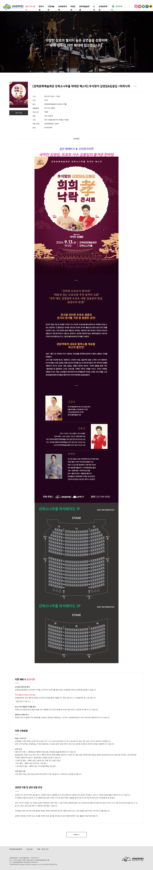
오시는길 (29, 849)
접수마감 (18, 113)
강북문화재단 (103, 6)
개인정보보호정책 (15, 849)
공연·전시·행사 (30, 6)
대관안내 (72, 6)
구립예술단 (51, 6)
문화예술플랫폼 (84, 6)
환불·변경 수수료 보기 (23, 701)
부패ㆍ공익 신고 (42, 849)
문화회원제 (116, 6)
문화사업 (41, 6)
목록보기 (76, 835)
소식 (94, 6)
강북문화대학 (62, 6)
